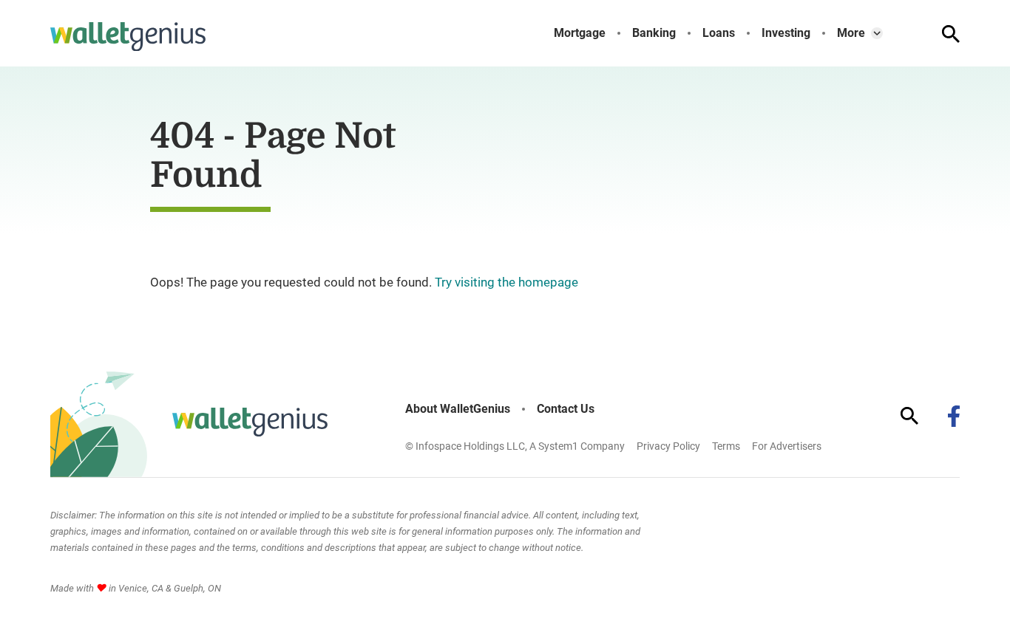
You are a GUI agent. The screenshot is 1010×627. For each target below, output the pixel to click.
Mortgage (580, 33)
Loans (718, 33)
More (851, 33)
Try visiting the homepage (506, 282)
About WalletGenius (457, 409)
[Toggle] (877, 33)
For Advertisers (786, 446)
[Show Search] (951, 34)
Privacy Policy (668, 446)
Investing (786, 33)
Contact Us (565, 409)
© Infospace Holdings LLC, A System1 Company (515, 446)
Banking (654, 33)
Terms (726, 446)
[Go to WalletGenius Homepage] (128, 37)
